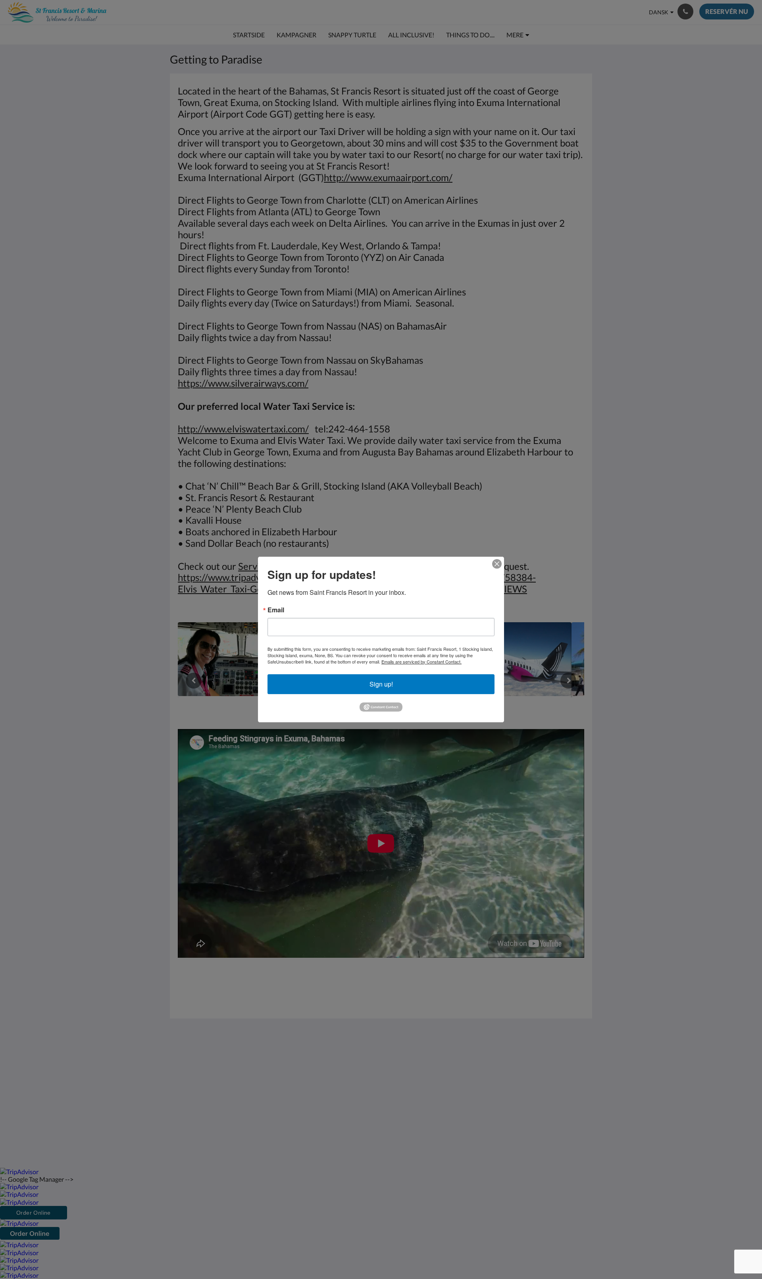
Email (275, 610)
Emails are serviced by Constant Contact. (421, 661)
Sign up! (381, 684)
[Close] (497, 564)
